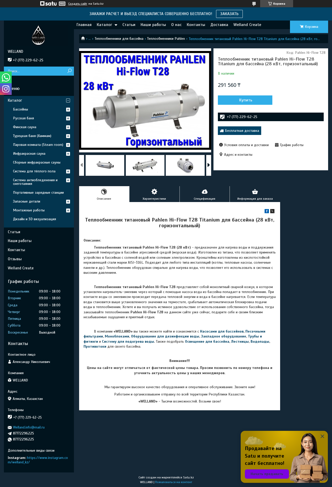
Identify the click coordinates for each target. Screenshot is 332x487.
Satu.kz (188, 477)
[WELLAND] (39, 34)
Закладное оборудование (223, 336)
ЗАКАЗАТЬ (229, 13)
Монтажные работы (29, 210)
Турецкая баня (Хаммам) (32, 136)
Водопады (260, 341)
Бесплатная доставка (242, 130)
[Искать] (69, 71)
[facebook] (267, 212)
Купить (245, 100)
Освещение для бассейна (207, 341)
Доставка (219, 24)
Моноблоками (117, 336)
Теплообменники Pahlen (166, 38)
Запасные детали (26, 201)
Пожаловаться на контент (173, 482)
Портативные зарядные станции (38, 192)
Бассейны (20, 109)
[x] (272, 212)
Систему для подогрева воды (128, 341)
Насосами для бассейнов (222, 331)
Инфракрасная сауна (29, 153)
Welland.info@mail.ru (29, 427)
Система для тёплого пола (34, 171)
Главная (84, 24)
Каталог (104, 24)
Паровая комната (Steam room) (38, 144)
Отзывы (15, 259)
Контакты (196, 24)
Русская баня (23, 118)
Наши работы (153, 24)
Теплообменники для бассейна (119, 38)
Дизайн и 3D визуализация (34, 219)
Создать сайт (77, 3)
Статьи (128, 24)
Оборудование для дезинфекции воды (165, 336)
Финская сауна (24, 127)
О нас (176, 24)
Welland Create (247, 24)
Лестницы (240, 341)
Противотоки (95, 346)
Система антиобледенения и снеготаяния (35, 182)
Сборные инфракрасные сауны (36, 162)
